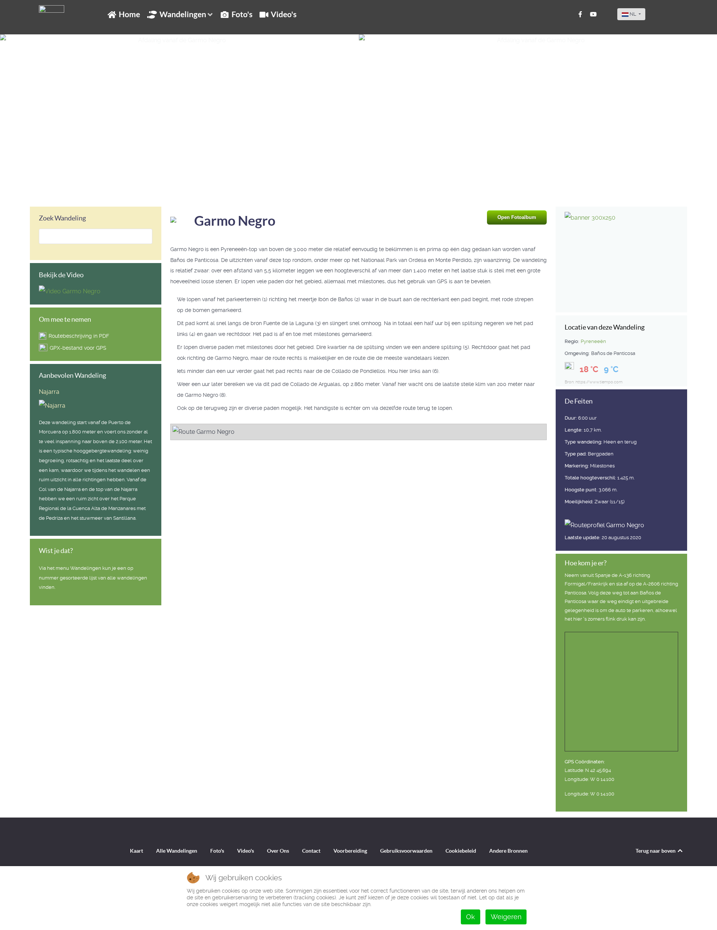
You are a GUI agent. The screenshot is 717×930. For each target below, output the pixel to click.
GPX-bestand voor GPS (78, 348)
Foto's (217, 851)
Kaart (136, 851)
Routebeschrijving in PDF (79, 336)
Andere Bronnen (508, 851)
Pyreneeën (593, 341)
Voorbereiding (350, 851)
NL (632, 14)
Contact (311, 851)
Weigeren (506, 917)
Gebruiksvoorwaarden (406, 851)
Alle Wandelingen (176, 851)
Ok (470, 917)
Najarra (49, 391)
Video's (245, 851)
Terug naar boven (656, 851)
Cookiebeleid (461, 851)
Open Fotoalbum (516, 217)
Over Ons (278, 851)
